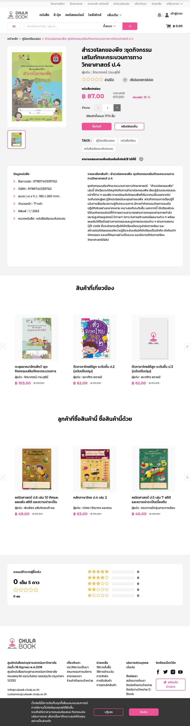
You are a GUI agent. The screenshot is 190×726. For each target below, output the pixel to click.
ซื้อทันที (96, 126)
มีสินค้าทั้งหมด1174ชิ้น (100, 116)
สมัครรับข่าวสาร (172, 684)
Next (187, 346)
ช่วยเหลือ (102, 663)
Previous (3, 346)
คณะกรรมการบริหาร (79, 671)
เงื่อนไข (130, 667)
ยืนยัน (144, 712)
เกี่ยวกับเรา (73, 663)
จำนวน (86, 107)
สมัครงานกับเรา (135, 680)
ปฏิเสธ (109, 712)
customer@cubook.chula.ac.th (27, 694)
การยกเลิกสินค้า (106, 685)
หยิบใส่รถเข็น (129, 126)
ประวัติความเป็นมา (78, 667)
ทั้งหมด (107, 26)
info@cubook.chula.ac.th (23, 689)
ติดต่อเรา (131, 676)
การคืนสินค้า (104, 680)
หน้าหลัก (12, 38)
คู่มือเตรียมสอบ (105, 140)
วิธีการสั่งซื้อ (103, 667)
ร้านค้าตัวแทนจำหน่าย (80, 680)
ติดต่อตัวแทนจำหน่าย (139, 685)
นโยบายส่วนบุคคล (137, 663)
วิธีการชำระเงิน (105, 671)
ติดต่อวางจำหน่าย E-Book (139, 692)
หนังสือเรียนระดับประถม (98, 148)
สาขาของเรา (74, 676)
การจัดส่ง (102, 676)
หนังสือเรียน (128, 140)
